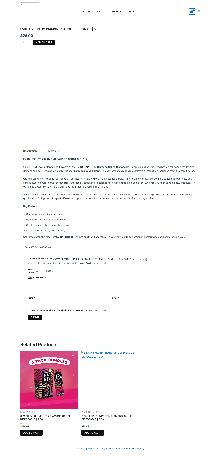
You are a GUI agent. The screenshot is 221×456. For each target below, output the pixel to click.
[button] (199, 11)
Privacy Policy (105, 448)
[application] (119, 12)
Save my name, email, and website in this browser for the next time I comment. (69, 310)
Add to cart (44, 42)
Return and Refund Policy (129, 448)
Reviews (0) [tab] (53, 150)
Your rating (33, 271)
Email (115, 297)
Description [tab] (30, 150)
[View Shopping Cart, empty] (192, 11)
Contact (132, 11)
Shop (115, 11)
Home (86, 11)
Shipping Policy (86, 448)
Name (31, 297)
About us (101, 11)
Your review (37, 278)
